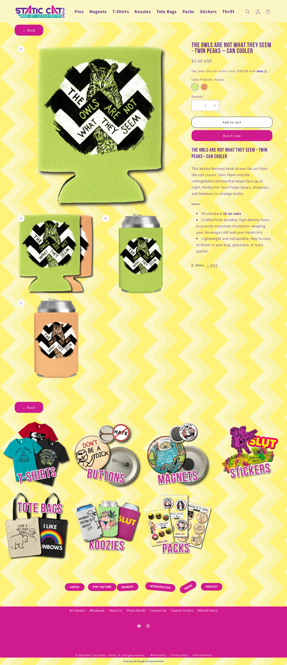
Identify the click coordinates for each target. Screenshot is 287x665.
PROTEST (212, 584)
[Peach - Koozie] (204, 87)
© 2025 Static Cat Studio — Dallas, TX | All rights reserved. (110, 655)
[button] (247, 11)
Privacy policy (179, 655)
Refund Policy (208, 610)
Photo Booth (136, 610)
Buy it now (232, 135)
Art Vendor (77, 610)
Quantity (197, 96)
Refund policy (158, 655)
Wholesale (97, 610)
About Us (115, 610)
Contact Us (158, 610)
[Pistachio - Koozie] (195, 87)
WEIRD (188, 587)
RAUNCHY (125, 587)
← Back (28, 30)
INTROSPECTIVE (160, 587)
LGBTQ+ (75, 585)
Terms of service (201, 655)
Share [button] (199, 265)
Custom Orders (182, 610)
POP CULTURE (102, 586)
